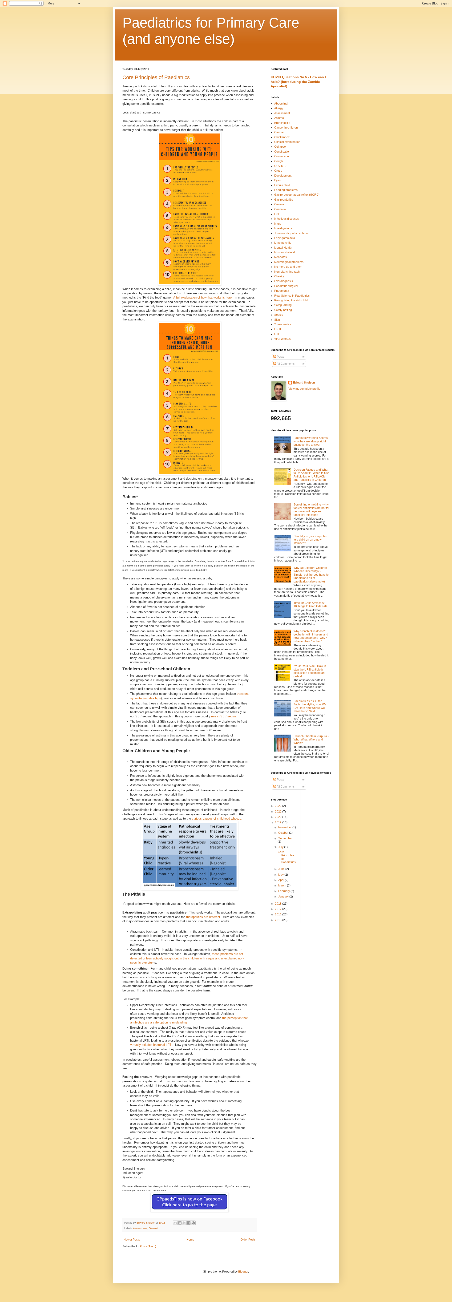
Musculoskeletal (284, 252)
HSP (277, 214)
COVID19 (280, 166)
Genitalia (280, 209)
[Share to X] (184, 1223)
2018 (278, 903)
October (283, 832)
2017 (278, 909)
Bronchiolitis (282, 123)
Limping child (282, 242)
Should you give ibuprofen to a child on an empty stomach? (310, 540)
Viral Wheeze (282, 338)
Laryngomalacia (284, 238)
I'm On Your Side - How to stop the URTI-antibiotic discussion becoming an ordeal (310, 671)
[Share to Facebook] (188, 1223)
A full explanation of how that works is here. (203, 297)
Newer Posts (132, 1239)
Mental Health (283, 247)
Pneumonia (281, 290)
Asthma (279, 118)
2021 (278, 811)
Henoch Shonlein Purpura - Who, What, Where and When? (311, 740)
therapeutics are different (203, 917)
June (281, 869)
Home (190, 1239)
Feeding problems (286, 190)
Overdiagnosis (283, 281)
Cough (278, 161)
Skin (277, 319)
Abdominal (281, 103)
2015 (278, 920)
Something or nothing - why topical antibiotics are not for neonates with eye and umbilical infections (311, 509)
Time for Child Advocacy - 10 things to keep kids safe (310, 604)
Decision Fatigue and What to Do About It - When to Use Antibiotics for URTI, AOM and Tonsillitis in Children (311, 474)
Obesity (279, 276)
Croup (278, 170)
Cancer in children (286, 127)
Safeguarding (283, 305)
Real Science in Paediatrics (292, 295)
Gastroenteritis (283, 199)
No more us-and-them (288, 266)
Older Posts (248, 1239)
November (285, 827)
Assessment (140, 1228)
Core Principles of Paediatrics (156, 77)
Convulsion (281, 156)
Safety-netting (283, 310)
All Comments (285, 363)
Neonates (280, 257)
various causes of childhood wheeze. (217, 818)
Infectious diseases (286, 218)
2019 (278, 822)
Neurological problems (288, 262)
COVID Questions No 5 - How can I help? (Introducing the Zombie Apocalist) (298, 81)
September (285, 838)
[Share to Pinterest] (193, 1223)
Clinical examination (287, 142)
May (281, 874)
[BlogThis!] (180, 1223)
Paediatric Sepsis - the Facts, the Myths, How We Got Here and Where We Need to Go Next (310, 706)
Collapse (280, 146)
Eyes (277, 180)
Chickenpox (282, 137)
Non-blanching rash (287, 271)
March (282, 885)
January (283, 896)
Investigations (283, 228)
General (153, 1228)
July (281, 847)
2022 (278, 806)
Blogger (243, 1271)
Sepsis (278, 314)
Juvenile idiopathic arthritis (291, 233)
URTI (277, 329)
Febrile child (282, 185)
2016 (278, 914)
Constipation (282, 151)
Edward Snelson (304, 382)
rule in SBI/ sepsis (223, 716)
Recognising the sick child (291, 300)
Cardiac (279, 132)
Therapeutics (282, 324)
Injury (277, 223)
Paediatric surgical (286, 286)
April (281, 880)
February (284, 891)
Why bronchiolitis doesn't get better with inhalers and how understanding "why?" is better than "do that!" (311, 636)
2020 (278, 817)
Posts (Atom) (148, 1246)
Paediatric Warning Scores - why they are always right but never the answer (311, 441)
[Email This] (175, 1223)
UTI (276, 334)
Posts (280, 356)
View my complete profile (304, 388)
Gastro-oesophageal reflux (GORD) (296, 194)
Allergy (278, 108)
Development (282, 175)
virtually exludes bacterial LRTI (151, 1045)
